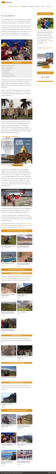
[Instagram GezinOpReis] (44, 77)
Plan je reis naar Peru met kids (8, 65)
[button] (53, 6)
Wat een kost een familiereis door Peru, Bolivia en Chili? (23, 264)
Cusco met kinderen (21, 312)
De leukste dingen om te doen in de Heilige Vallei (8, 295)
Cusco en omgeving (6, 70)
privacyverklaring (18, 472)
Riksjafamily (4, 225)
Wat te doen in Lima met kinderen (22, 357)
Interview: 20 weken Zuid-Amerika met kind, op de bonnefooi (7, 462)
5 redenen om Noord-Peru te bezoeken (7, 404)
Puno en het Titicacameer (7, 73)
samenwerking (40, 43)
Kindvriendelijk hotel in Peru (7, 263)
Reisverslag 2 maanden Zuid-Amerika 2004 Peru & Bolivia (23, 462)
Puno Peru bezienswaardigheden (8, 377)
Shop (43, 6)
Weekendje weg (25, 6)
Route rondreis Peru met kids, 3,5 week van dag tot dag (8, 246)
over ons (47, 40)
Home (10, 6)
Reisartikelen (32, 6)
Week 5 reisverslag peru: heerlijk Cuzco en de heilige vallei (8, 444)
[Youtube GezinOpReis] (48, 77)
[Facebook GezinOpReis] (42, 77)
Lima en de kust (5, 72)
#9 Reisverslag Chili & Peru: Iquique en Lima (7, 426)
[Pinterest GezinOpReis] (46, 77)
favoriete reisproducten (48, 47)
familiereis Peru (28, 225)
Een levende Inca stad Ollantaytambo (22, 295)
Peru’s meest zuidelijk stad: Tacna (8, 356)
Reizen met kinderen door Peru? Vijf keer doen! (24, 444)
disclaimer (13, 472)
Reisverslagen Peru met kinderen (8, 76)
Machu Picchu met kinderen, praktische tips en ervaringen (8, 330)
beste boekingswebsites (44, 48)
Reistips (37, 6)
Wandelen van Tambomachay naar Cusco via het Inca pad (7, 312)
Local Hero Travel (26, 223)
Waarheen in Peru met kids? (7, 68)
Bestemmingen (16, 6)
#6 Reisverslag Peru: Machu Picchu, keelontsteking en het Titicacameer (24, 426)
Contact (48, 6)
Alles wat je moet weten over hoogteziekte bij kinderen (23, 246)
